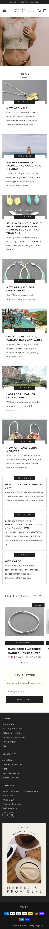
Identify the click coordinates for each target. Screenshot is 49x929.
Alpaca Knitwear (10, 777)
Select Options (23, 643)
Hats (4, 769)
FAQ (4, 746)
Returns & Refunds (11, 733)
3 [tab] (27, 662)
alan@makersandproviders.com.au (20, 791)
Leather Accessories (12, 764)
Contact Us (8, 724)
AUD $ (23, 907)
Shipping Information (13, 728)
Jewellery (7, 760)
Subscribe (23, 700)
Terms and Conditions (13, 737)
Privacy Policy (9, 741)
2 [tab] (26, 61)
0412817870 (8, 795)
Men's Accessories (11, 773)
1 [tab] (23, 61)
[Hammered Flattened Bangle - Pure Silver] (24, 621)
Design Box (39, 926)
